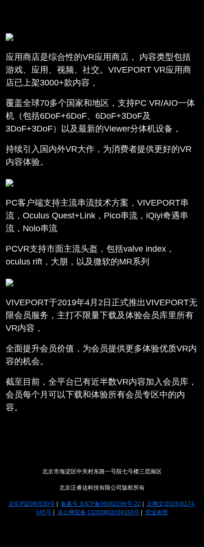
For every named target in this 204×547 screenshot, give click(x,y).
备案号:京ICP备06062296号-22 (101, 503)
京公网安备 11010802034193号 (98, 512)
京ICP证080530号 (32, 503)
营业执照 (156, 512)
